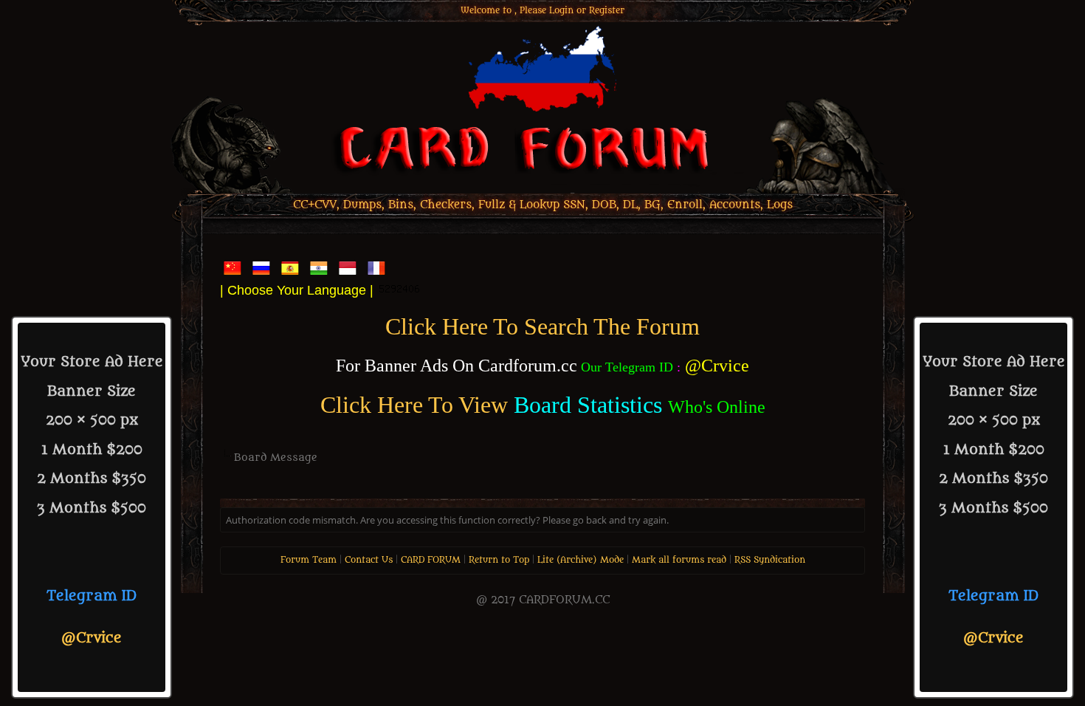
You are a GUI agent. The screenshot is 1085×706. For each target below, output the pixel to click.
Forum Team (308, 560)
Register (606, 10)
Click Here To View (414, 404)
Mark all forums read (679, 560)
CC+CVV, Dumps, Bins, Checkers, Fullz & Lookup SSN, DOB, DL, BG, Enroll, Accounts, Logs (543, 205)
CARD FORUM (431, 560)
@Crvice (91, 638)
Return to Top (499, 560)
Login (561, 10)
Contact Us (369, 560)
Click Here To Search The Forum (542, 326)
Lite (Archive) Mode (580, 560)
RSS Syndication (769, 560)
